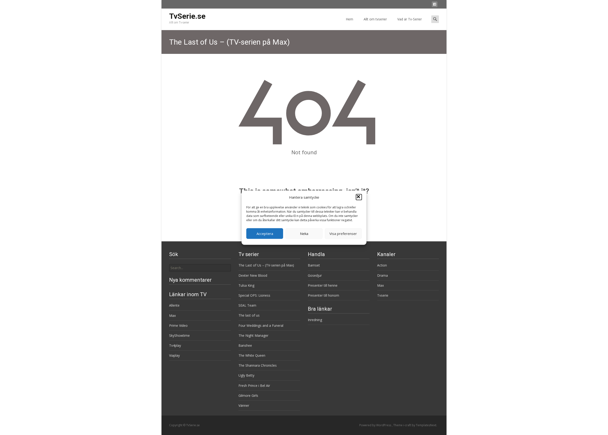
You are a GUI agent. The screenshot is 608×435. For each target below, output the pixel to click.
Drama (382, 275)
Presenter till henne (322, 285)
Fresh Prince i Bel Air (254, 385)
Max (380, 285)
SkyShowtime (179, 335)
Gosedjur (315, 275)
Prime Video (178, 325)
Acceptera (264, 233)
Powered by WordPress (375, 425)
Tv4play (175, 345)
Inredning (315, 320)
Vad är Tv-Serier (409, 19)
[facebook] (434, 5)
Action (382, 265)
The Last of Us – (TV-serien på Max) (266, 265)
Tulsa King (246, 285)
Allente (174, 305)
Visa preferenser (343, 233)
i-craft (407, 425)
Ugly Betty (246, 375)
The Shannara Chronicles (257, 365)
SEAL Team (247, 305)
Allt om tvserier (375, 19)
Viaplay (174, 355)
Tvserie (382, 295)
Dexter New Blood (252, 275)
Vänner (243, 405)
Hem (349, 19)
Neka (304, 233)
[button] (359, 197)
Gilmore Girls (248, 395)
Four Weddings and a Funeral (260, 325)
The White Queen (251, 355)
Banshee (245, 345)
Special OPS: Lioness (254, 295)
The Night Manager (253, 335)
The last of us (249, 315)
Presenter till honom (323, 295)
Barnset (314, 265)
